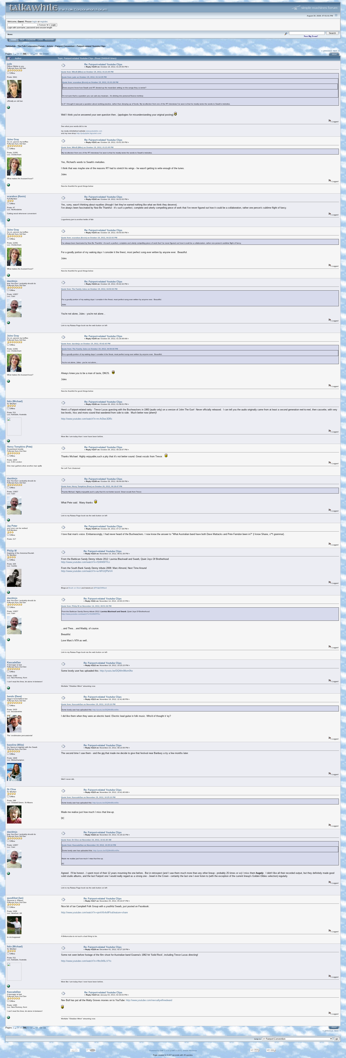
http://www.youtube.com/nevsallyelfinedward (149, 1000)
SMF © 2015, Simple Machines (184, 1051)
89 (36, 54)
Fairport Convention (65, 46)
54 (18, 54)
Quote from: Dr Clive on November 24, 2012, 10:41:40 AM (86, 840)
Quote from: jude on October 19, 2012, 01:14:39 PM (84, 77)
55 (21, 54)
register (43, 21)
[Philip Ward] (8, 593)
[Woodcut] (8, 221)
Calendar (31, 40)
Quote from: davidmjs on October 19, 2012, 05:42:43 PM (85, 344)
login (34, 21)
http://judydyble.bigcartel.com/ (88, 133)
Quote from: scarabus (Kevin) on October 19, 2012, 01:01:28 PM (90, 82)
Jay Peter (12, 525)
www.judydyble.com (94, 131)
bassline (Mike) (15, 744)
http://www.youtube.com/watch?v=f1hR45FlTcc (85, 562)
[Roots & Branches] (8, 442)
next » (336, 50)
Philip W (12, 550)
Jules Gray (13, 139)
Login (40, 40)
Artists (50, 46)
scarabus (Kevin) (16, 196)
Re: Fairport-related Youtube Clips (103, 64)
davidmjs (12, 281)
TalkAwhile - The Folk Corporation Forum (25, 46)
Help (22, 40)
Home (13, 40)
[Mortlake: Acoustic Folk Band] (8, 689)
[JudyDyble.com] (8, 108)
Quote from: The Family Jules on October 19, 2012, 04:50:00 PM (89, 289)
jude (9, 64)
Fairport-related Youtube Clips (91, 46)
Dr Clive (11, 789)
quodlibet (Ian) (15, 898)
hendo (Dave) (14, 696)
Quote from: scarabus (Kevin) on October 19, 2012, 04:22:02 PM (89, 238)
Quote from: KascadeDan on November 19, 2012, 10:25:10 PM (88, 704)
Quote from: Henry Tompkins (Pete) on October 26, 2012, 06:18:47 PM (91, 486)
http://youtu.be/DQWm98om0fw (116, 670)
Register (49, 40)
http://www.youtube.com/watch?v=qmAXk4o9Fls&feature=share (94, 912)
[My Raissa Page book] (8, 323)
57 (28, 54)
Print (334, 54)
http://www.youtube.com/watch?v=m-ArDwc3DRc (86, 418)
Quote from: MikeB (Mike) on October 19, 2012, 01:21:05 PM (87, 72)
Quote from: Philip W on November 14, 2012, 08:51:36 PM (86, 606)
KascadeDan (14, 662)
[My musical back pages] (8, 186)
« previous (326, 50)
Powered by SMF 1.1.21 (159, 1051)
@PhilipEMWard (100, 588)
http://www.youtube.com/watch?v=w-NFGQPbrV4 (86, 571)
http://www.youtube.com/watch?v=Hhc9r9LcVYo (86, 961)
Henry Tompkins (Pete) (19, 446)
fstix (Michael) (15, 401)
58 (31, 54)
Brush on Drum (74, 588)
